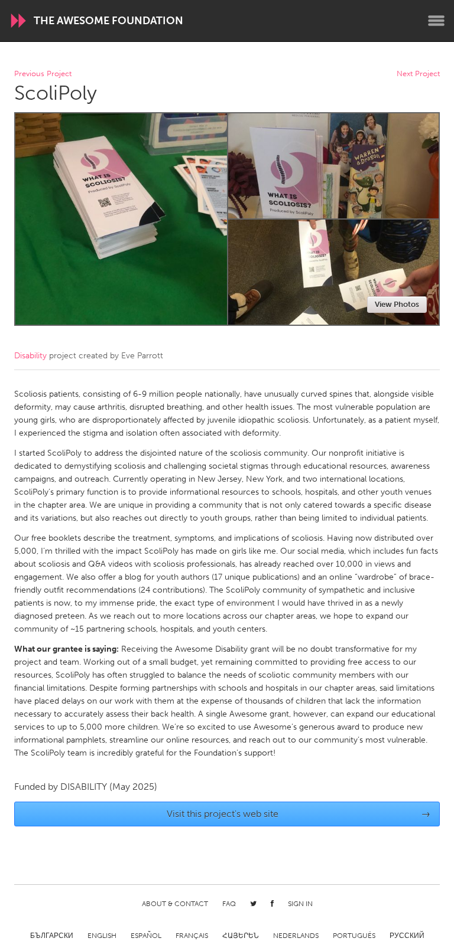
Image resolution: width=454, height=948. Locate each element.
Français (192, 935)
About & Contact (175, 904)
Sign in (300, 904)
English (101, 935)
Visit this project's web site (299, 813)
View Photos (397, 304)
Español (146, 935)
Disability (30, 356)
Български (51, 935)
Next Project (418, 74)
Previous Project (43, 74)
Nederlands (296, 935)
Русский (407, 935)
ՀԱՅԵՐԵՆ (240, 935)
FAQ (229, 904)
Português (354, 935)
